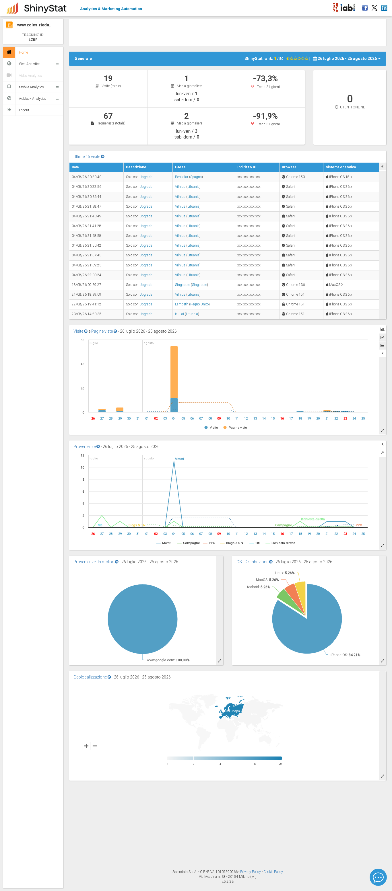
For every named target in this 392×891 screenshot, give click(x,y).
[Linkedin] (384, 6)
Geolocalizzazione (90, 677)
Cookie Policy (273, 872)
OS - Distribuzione (252, 561)
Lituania (193, 187)
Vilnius (180, 187)
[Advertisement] (227, 32)
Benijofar (181, 177)
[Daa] (335, 6)
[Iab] (348, 6)
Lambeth (181, 304)
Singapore (182, 285)
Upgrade (145, 177)
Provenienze (84, 446)
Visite (78, 331)
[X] (374, 6)
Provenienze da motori (94, 561)
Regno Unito (199, 304)
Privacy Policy (251, 872)
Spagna (196, 177)
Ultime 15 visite (87, 156)
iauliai (179, 314)
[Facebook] (364, 6)
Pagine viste (102, 331)
